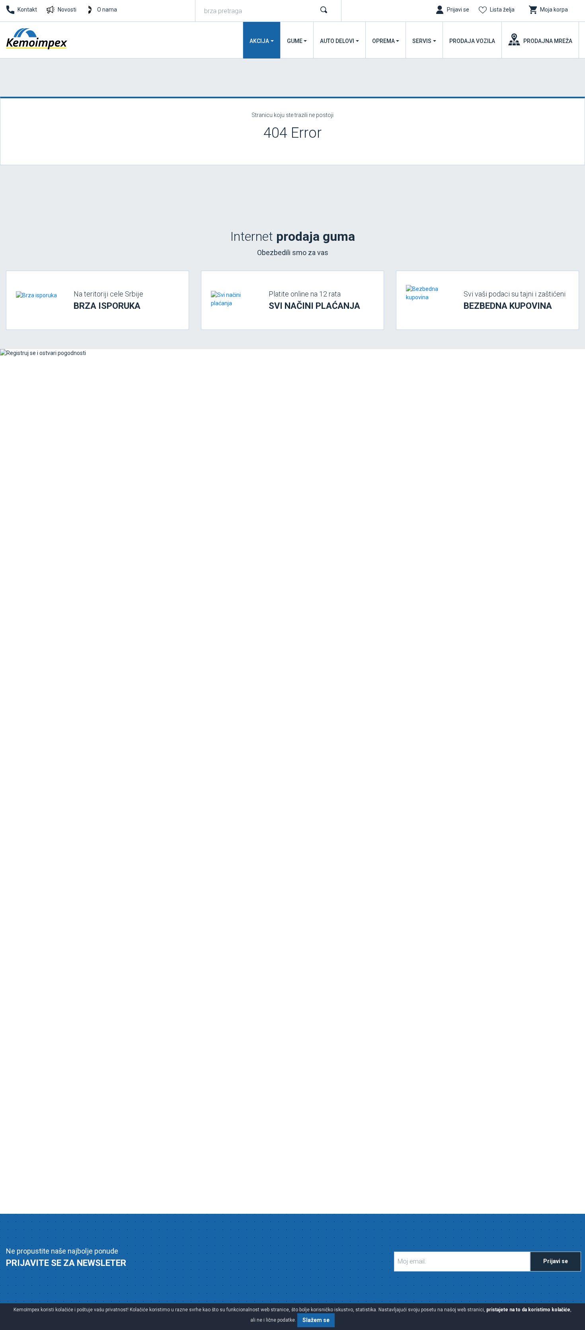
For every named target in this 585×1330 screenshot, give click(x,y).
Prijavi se (555, 1261)
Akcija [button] (259, 41)
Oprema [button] (383, 41)
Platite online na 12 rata (314, 300)
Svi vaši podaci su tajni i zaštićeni (515, 300)
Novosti (67, 9)
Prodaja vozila (472, 41)
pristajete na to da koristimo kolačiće (528, 1309)
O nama (107, 9)
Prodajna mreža (547, 41)
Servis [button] (421, 41)
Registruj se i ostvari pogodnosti (68, 813)
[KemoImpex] (37, 38)
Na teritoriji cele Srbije (108, 300)
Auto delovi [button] (337, 41)
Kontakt (27, 9)
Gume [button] (294, 41)
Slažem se (316, 1320)
